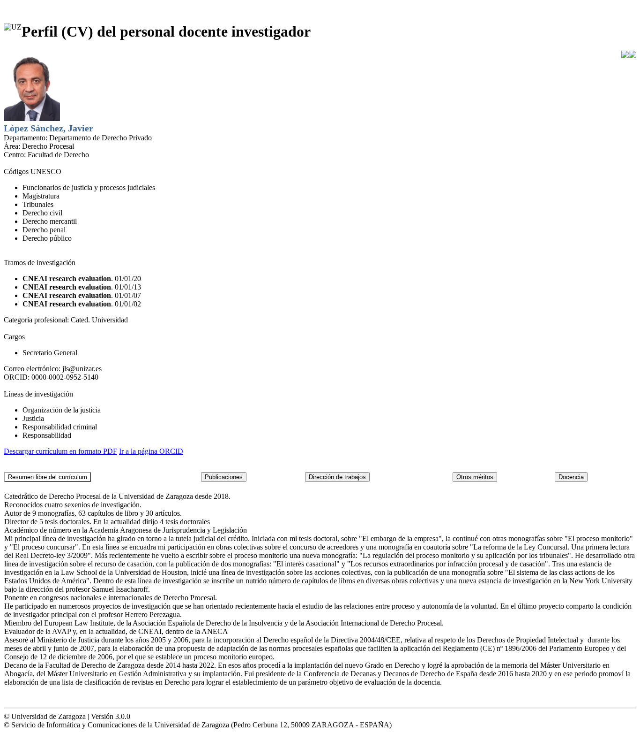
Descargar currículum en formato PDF (60, 451)
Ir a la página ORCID (151, 451)
